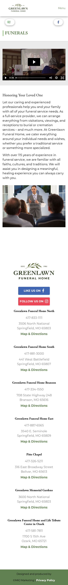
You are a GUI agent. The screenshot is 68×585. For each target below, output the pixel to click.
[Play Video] (6, 77)
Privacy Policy (45, 580)
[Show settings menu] (56, 77)
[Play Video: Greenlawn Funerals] (34, 62)
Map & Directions (34, 334)
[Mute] (50, 77)
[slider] (31, 77)
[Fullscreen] (62, 77)
